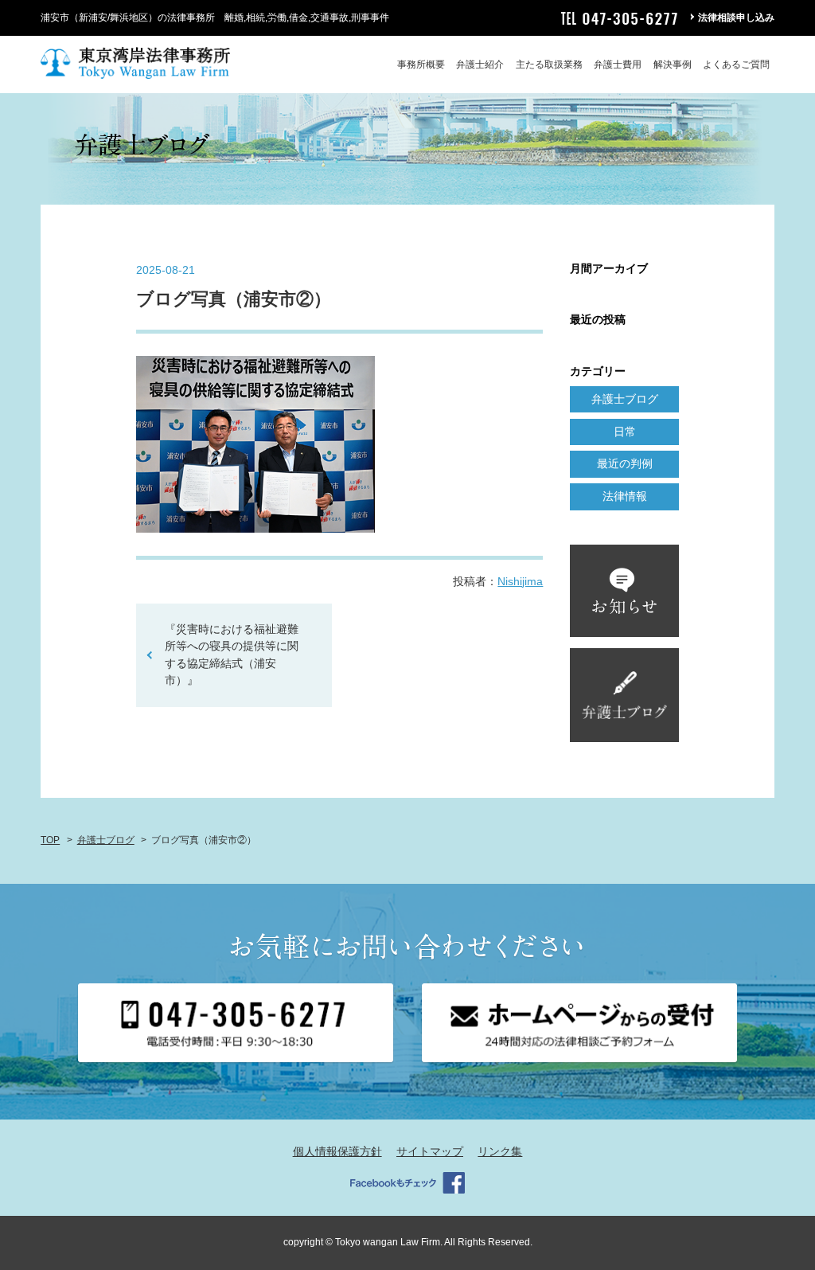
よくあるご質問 (736, 64)
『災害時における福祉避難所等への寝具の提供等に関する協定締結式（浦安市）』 (231, 655)
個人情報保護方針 (337, 1151)
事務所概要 (421, 64)
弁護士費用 (617, 64)
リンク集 (500, 1151)
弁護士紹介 (480, 64)
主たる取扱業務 (549, 64)
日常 (625, 431)
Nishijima (520, 581)
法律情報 (624, 496)
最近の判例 (625, 463)
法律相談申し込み (736, 17)
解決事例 (672, 64)
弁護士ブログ (624, 399)
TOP (50, 840)
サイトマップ (429, 1151)
